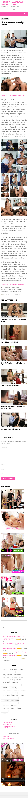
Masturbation (13, 692)
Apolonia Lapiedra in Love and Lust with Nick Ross (13, 407)
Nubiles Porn (6, 728)
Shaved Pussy (6, 703)
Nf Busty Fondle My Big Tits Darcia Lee (13, 364)
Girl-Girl (19, 680)
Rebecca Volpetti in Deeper (10, 429)
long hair (5, 291)
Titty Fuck (19, 711)
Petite (11, 698)
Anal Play (5, 288)
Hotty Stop (6, 736)
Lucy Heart (5, 317)
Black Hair (5, 672)
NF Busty (4, 360)
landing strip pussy (7, 690)
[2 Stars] (2, 294)
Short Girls (15, 703)
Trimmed (5, 713)
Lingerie (24, 690)
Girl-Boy (19, 289)
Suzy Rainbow (13, 317)
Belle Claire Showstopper (9, 639)
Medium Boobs (6, 695)
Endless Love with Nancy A (10, 648)
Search (25, 14)
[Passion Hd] (13, 785)
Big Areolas (5, 669)
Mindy (3, 339)
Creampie (18, 674)
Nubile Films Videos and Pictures (12, 3)
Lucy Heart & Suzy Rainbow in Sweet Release (13, 320)
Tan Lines (5, 711)
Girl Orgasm (15, 682)
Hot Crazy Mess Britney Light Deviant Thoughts (15, 652)
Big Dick (21, 669)
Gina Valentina (6, 383)
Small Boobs (13, 291)
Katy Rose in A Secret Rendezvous (12, 659)
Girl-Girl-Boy (6, 682)
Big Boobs (14, 669)
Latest (14, 10)
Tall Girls (14, 708)
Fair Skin (5, 680)
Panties (22, 695)
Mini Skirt (15, 695)
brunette (4, 289)
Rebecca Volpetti (7, 426)
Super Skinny (6, 708)
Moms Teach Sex (7, 724)
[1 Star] (1, 294)
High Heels (13, 687)
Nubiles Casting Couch (9, 726)
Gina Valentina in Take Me (10, 386)
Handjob (18, 685)
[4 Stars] (4, 294)
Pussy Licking (15, 700)
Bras (18, 288)
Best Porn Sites (7, 628)
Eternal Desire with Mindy (10, 342)
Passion (5, 698)
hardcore (5, 687)
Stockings (14, 705)
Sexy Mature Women (8, 738)
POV (17, 698)
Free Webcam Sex (7, 722)
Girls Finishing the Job (8, 685)
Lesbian (17, 690)
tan (20, 291)
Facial (21, 677)
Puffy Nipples (6, 700)
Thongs (12, 711)
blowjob (12, 288)
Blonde (12, 672)
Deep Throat (6, 677)
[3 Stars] (3, 294)
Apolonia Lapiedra (7, 404)
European (12, 289)
